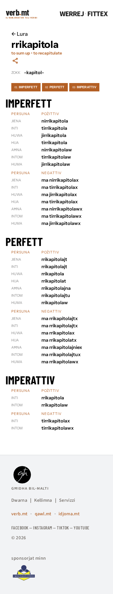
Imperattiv (84, 87)
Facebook (19, 527)
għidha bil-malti (30, 488)
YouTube (81, 527)
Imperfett (25, 87)
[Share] (15, 61)
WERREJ (72, 14)
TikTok (63, 527)
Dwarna (19, 500)
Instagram (42, 527)
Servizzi (67, 500)
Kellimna (43, 500)
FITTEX (97, 14)
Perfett (55, 87)
